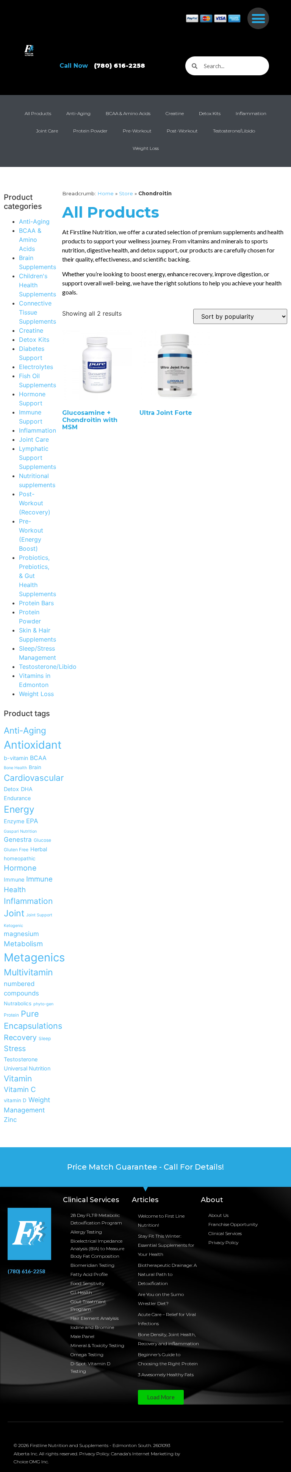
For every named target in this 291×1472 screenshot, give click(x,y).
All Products (38, 113)
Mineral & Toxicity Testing (97, 1345)
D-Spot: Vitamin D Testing (90, 1367)
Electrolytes (36, 367)
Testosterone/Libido (234, 131)
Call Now (102, 65)
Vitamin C (20, 1089)
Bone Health (15, 767)
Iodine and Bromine (92, 1327)
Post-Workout (182, 131)
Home (105, 193)
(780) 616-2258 (26, 1271)
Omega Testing (86, 1354)
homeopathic (20, 858)
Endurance (17, 798)
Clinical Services (225, 1233)
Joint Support (39, 915)
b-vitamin (16, 758)
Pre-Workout (137, 131)
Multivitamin (28, 972)
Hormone (20, 867)
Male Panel (82, 1336)
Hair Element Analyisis (94, 1318)
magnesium (21, 934)
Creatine (175, 113)
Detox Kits (210, 113)
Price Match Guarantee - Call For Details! (145, 1166)
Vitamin (18, 1078)
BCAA (38, 758)
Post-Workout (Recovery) (34, 503)
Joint (14, 913)
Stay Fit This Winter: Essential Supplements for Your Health (166, 1245)
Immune (14, 879)
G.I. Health (81, 1292)
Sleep (45, 1038)
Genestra (18, 839)
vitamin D (15, 1100)
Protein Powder (90, 131)
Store (126, 193)
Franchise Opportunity (233, 1224)
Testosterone (21, 1059)
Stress (15, 1048)
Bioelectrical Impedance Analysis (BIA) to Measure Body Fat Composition (97, 1248)
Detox (11, 789)
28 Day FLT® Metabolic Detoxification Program (96, 1219)
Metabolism (23, 943)
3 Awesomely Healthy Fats (166, 1374)
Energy (19, 809)
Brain (35, 767)
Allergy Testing (86, 1232)
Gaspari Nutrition (20, 831)
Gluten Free (16, 849)
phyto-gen (43, 1004)
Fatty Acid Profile (89, 1274)
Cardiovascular (34, 778)
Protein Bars (36, 603)
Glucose (42, 840)
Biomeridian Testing (92, 1265)
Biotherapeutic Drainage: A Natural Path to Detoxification (167, 1274)
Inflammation (251, 113)
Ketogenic (13, 925)
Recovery (20, 1037)
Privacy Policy (223, 1242)
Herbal (38, 849)
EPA (32, 821)
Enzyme (14, 821)
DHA (27, 789)
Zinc (10, 1119)
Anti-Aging (78, 113)
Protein (11, 1015)
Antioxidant (32, 744)
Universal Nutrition (27, 1068)
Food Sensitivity (87, 1283)
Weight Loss (146, 148)
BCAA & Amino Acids (128, 113)
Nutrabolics (17, 1003)
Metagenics (34, 957)
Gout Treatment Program (88, 1305)
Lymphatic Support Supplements (37, 457)
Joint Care (47, 131)
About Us (218, 1215)
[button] (258, 18)
